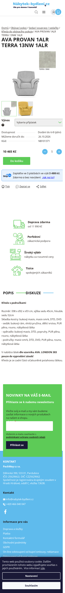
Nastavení (31, 576)
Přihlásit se (17, 445)
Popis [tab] (8, 292)
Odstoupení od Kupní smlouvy (20, 556)
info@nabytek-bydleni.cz (20, 499)
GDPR (6, 547)
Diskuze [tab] (33, 292)
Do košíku (16, 161)
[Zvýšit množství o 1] (59, 151)
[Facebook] (5, 512)
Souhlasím (31, 585)
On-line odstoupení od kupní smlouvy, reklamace (31, 551)
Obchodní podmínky (14, 542)
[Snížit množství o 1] (45, 151)
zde (43, 568)
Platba (6, 533)
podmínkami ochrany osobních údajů (25, 437)
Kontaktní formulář (14, 538)
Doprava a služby (13, 529)
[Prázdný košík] (59, 12)
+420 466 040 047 (16, 504)
